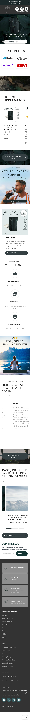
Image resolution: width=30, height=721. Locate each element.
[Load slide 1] (5, 41)
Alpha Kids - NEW (7, 618)
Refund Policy (6, 651)
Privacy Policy (6, 654)
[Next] (9, 395)
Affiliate (4, 634)
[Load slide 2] (11, 41)
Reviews (4, 631)
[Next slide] (25, 41)
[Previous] (4, 395)
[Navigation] (26, 9)
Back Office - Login (7, 666)
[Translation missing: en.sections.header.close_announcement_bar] (29, 2)
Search (4, 637)
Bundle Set (5, 625)
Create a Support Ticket (9, 648)
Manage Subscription (8, 663)
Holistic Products (7, 622)
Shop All (4, 615)
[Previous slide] (20, 41)
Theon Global (9, 706)
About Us (5, 628)
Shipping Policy (6, 657)
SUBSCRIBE (22, 554)
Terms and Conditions (8, 660)
